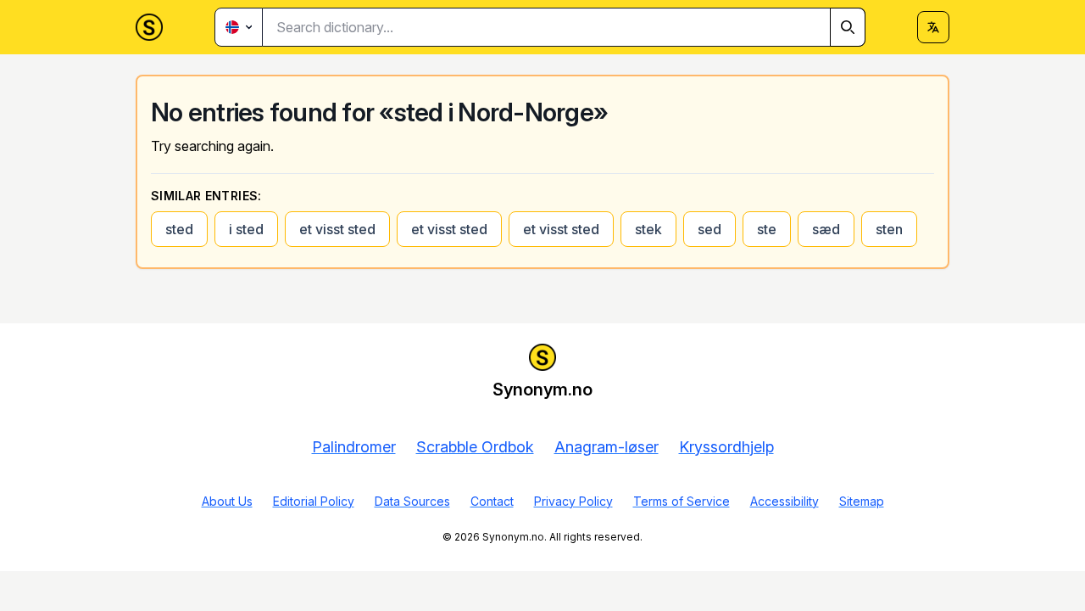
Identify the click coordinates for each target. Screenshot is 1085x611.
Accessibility (784, 501)
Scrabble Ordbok (475, 447)
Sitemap (861, 501)
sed (709, 229)
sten (889, 229)
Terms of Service (681, 501)
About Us (227, 501)
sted (179, 229)
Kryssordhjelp (726, 447)
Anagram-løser (606, 447)
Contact (492, 501)
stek (648, 229)
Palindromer (354, 447)
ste (766, 229)
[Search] (847, 27)
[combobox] (564, 27)
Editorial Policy (313, 501)
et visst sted (337, 229)
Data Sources (412, 501)
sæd (826, 229)
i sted (246, 229)
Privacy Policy (573, 501)
